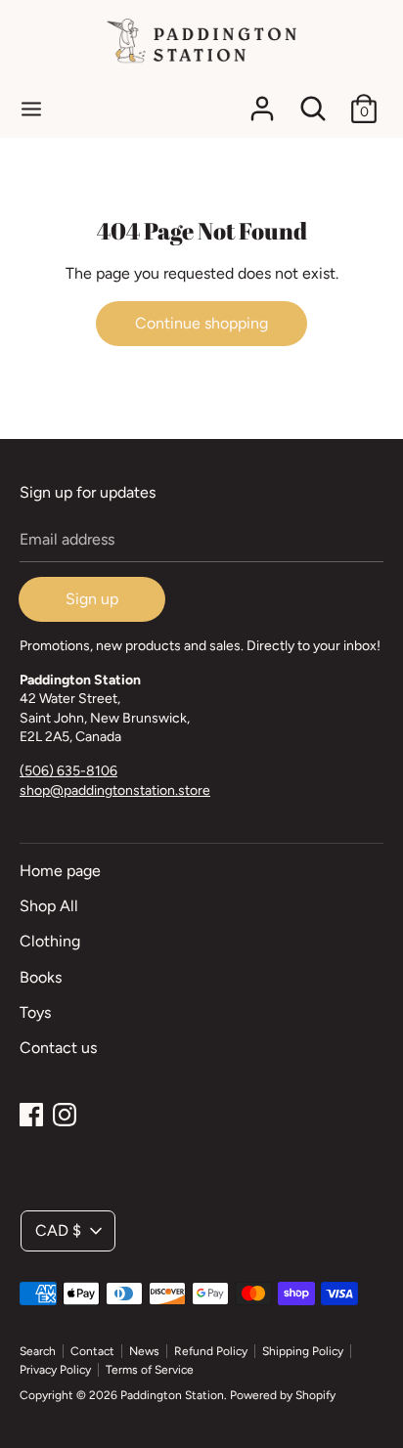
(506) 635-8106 (68, 771)
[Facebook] (31, 1112)
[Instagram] (64, 1112)
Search (38, 1351)
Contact (92, 1351)
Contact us (58, 1047)
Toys (35, 1012)
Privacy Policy (55, 1370)
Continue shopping (201, 323)
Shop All (49, 906)
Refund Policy (210, 1351)
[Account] (262, 101)
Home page (60, 870)
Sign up (92, 599)
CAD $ (58, 1230)
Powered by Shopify (283, 1395)
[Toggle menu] (31, 108)
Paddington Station (172, 1395)
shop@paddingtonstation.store (115, 790)
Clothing (50, 941)
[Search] (313, 101)
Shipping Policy (302, 1351)
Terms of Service (150, 1370)
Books (41, 977)
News (144, 1351)
